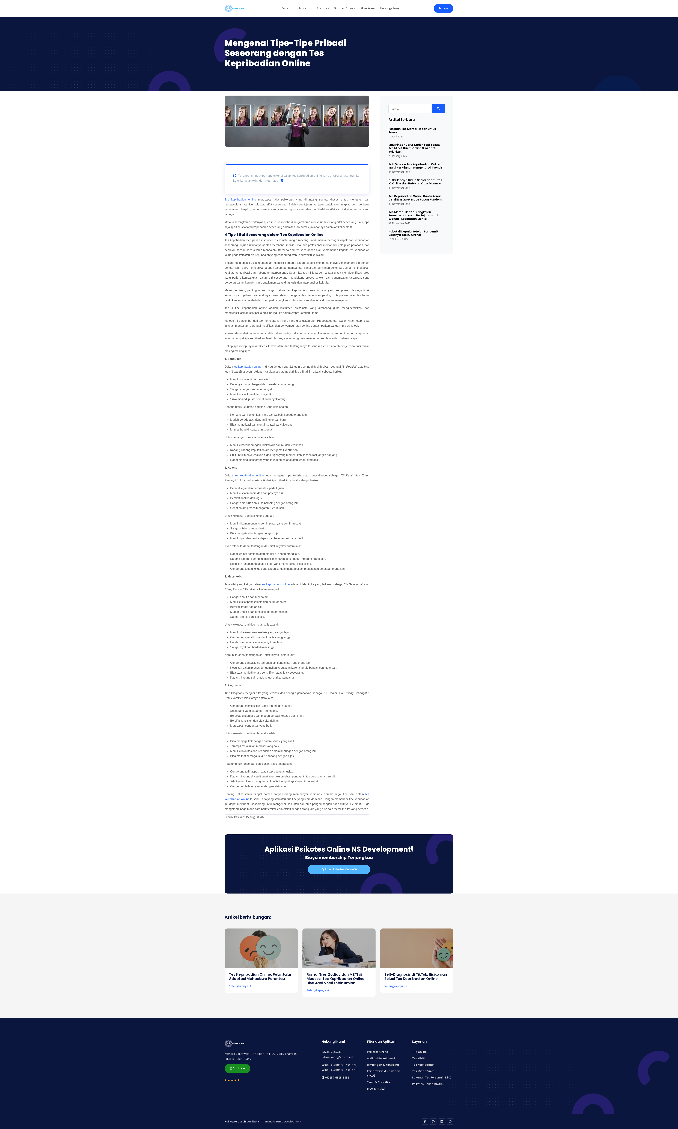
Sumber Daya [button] (343, 8)
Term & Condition (379, 1082)
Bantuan (238, 1068)
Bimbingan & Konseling (383, 1065)
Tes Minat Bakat (423, 1071)
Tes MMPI (418, 1058)
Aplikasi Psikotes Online (338, 869)
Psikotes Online (377, 1052)
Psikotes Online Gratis (427, 1084)
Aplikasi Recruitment (381, 1058)
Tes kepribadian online (240, 199)
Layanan (305, 8)
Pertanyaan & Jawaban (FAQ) (383, 1073)
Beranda (287, 8)
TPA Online (419, 1052)
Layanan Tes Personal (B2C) (431, 1077)
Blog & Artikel (376, 1088)
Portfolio (323, 8)
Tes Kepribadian (423, 1065)
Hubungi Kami (390, 8)
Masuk (443, 8)
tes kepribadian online (247, 366)
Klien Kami (368, 8)
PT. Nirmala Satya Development (281, 1121)
